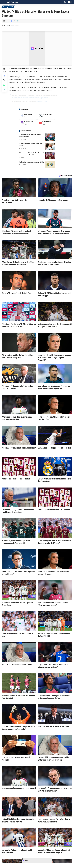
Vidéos (11, 6)
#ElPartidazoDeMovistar (20, 98)
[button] (3, 2)
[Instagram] (28, 122)
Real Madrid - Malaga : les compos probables (31, 162)
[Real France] (12, 2)
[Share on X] (14, 20)
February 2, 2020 (41, 101)
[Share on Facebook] (11, 20)
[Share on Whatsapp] (4, 85)
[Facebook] (28, 115)
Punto (3, 26)
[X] (46, 115)
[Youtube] (46, 122)
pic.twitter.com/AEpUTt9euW (39, 98)
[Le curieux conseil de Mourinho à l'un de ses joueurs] (50, 146)
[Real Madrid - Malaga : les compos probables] (50, 164)
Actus (5, 6)
